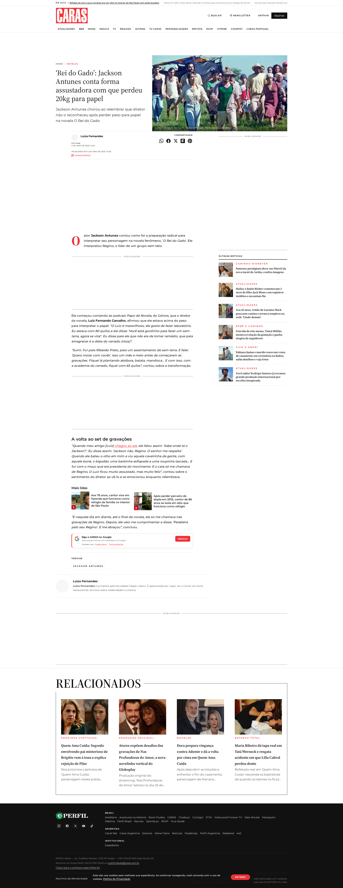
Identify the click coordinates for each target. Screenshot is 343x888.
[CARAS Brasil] (72, 15)
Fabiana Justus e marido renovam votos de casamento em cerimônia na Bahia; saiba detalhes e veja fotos (260, 355)
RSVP (209, 29)
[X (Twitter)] (75, 826)
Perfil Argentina (210, 833)
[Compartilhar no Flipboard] (183, 141)
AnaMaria (111, 817)
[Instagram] (59, 826)
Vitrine (222, 29)
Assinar (279, 15)
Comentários (83, 155)
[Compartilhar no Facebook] (168, 141)
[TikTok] (92, 826)
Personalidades (176, 29)
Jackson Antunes (88, 566)
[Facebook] (67, 826)
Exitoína (147, 833)
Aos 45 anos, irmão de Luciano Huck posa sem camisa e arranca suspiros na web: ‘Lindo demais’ (260, 313)
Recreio (139, 821)
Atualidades (66, 29)
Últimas (140, 29)
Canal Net (111, 833)
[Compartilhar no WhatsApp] (161, 141)
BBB (81, 29)
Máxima (110, 821)
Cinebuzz (184, 817)
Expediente (112, 845)
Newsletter (241, 15)
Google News (101, 544)
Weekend (228, 833)
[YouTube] (83, 826)
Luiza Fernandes (92, 136)
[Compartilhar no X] (176, 141)
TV (114, 29)
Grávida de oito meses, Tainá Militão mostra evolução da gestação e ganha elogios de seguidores (259, 334)
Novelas (72, 64)
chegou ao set (126, 446)
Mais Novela (252, 817)
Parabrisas (191, 833)
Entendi (240, 877)
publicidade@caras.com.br (123, 863)
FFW (209, 817)
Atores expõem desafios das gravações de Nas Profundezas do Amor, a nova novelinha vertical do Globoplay (142, 757)
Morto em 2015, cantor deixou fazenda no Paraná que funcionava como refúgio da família (206, 3)
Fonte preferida (116, 544)
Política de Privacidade (72, 878)
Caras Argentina (130, 833)
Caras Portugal (258, 29)
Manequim (268, 817)
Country (237, 29)
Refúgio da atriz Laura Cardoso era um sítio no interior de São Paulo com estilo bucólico (114, 3)
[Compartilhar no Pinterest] (190, 141)
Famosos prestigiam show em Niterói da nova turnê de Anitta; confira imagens (261, 270)
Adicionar (183, 539)
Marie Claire (162, 833)
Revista (197, 29)
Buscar (216, 15)
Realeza (125, 29)
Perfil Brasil (124, 821)
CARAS (171, 817)
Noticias (177, 833)
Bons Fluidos (157, 817)
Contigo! (197, 817)
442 (239, 833)
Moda (91, 29)
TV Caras (155, 29)
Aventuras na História (132, 817)
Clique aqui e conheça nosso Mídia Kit (78, 867)
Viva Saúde (178, 821)
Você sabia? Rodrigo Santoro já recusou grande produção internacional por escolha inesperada (260, 377)
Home (59, 64)
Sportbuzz (152, 821)
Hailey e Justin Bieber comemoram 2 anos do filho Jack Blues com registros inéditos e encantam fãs (260, 292)
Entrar (263, 15)
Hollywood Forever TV (228, 817)
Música (104, 29)
